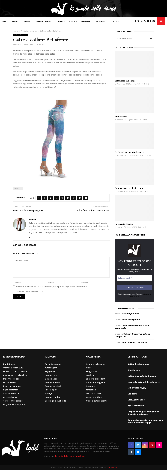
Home (5, 21)
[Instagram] (142, 21)
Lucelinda (121, 191)
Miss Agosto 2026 (136, 400)
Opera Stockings (94, 397)
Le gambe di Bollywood (14, 404)
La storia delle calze (95, 364)
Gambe (26, 21)
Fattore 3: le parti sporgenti (28, 210)
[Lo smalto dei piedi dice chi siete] (134, 172)
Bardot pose (9, 364)
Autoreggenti (51, 367)
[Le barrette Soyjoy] (134, 208)
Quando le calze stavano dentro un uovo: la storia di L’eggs (145, 421)
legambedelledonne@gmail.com (70, 456)
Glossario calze (93, 393)
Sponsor (17, 188)
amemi (120, 120)
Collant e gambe (53, 364)
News (60, 21)
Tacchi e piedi (51, 389)
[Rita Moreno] (134, 100)
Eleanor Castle (122, 155)
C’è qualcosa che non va (135, 342)
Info (115, 21)
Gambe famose (44, 21)
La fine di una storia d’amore (129, 152)
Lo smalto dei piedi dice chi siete (131, 188)
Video (72, 21)
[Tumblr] (151, 21)
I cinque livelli (9, 382)
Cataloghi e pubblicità (55, 401)
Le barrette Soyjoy (124, 224)
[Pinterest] (145, 21)
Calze (88, 367)
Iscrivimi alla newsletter (29, 292)
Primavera (121, 84)
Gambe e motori (53, 386)
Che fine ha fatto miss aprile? (93, 210)
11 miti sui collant (11, 393)
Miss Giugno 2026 (130, 313)
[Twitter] (139, 21)
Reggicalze (50, 371)
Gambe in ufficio (53, 397)
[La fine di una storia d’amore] (134, 136)
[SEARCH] (151, 38)
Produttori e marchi (20, 35)
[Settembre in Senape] (134, 64)
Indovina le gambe (131, 319)
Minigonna (91, 389)
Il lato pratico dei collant (15, 375)
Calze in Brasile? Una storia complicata (132, 326)
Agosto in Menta (136, 405)
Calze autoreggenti (95, 382)
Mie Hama (132, 394)
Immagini (85, 21)
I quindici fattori (10, 389)
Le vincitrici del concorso (15, 371)
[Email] (154, 21)
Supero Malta (111, 467)
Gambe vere (51, 375)
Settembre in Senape (125, 80)
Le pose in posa (10, 397)
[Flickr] (148, 21)
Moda (14, 21)
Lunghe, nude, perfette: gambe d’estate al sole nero (143, 413)
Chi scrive (101, 21)
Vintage (48, 393)
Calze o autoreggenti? (97, 401)
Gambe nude (51, 379)
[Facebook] (136, 21)
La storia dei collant (95, 379)
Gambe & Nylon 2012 (13, 367)
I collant (90, 375)
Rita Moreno (121, 116)
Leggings (90, 386)
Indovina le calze (11, 379)
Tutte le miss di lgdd (13, 401)
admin (18, 45)
